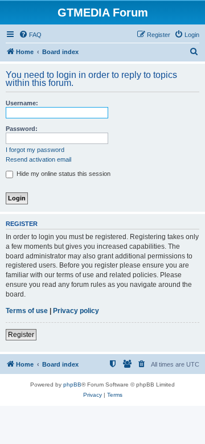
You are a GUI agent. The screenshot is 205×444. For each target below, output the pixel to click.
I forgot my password (35, 149)
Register (21, 335)
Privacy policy (76, 311)
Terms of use (27, 311)
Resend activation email (38, 159)
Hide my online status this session (62, 173)
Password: (22, 128)
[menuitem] (30, 35)
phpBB (72, 384)
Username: (22, 103)
